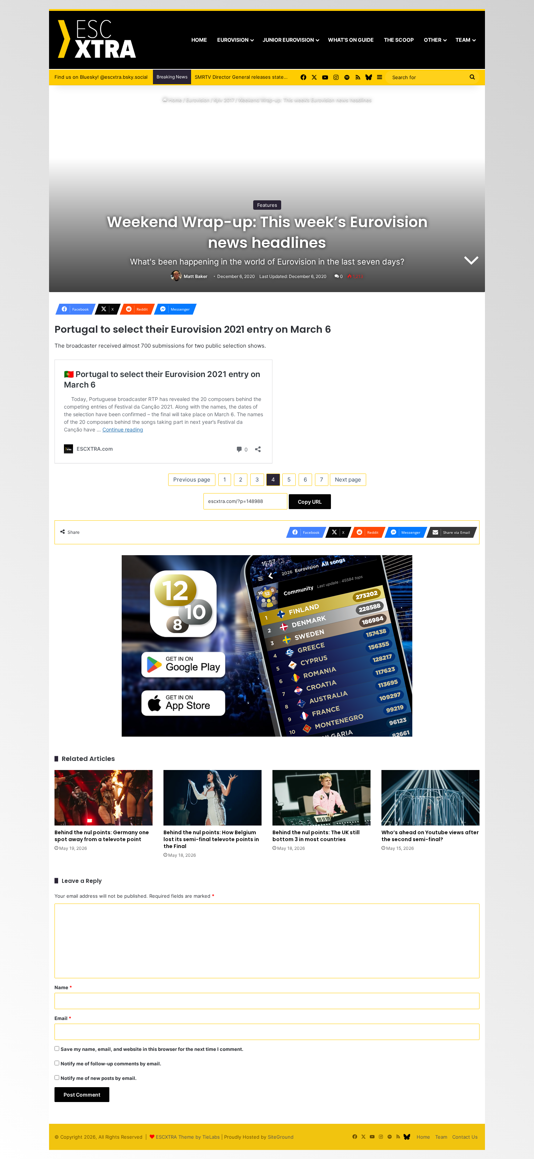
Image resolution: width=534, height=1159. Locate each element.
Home (199, 40)
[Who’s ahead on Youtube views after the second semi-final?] (430, 797)
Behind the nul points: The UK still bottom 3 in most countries (316, 836)
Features (267, 205)
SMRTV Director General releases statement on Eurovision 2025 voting (275, 77)
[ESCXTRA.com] (96, 40)
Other (432, 40)
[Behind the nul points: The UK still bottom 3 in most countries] (321, 797)
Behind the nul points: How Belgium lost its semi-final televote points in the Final (211, 839)
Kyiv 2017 (224, 100)
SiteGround (281, 1137)
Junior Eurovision (288, 40)
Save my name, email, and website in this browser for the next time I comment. (152, 1049)
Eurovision (232, 40)
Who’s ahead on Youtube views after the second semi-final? (430, 836)
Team (463, 40)
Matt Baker (195, 276)
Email (62, 1018)
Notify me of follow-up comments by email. (111, 1063)
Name (63, 987)
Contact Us (465, 1137)
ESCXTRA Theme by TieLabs (188, 1137)
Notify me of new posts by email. (99, 1078)
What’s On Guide (351, 40)
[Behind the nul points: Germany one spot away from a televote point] (103, 797)
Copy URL (310, 502)
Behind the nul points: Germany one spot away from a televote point (101, 836)
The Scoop (399, 40)
